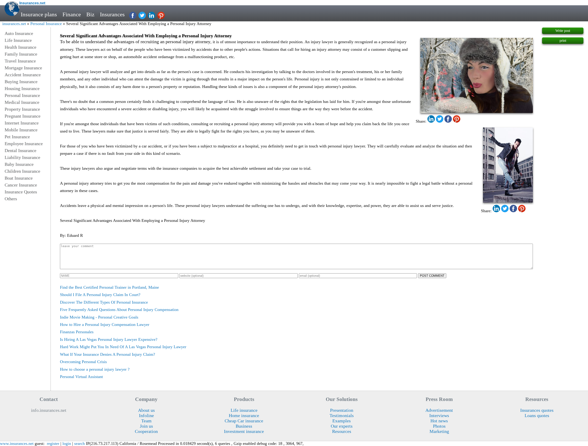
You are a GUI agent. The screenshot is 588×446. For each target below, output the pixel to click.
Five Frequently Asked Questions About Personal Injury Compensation (119, 309)
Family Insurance (21, 53)
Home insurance (244, 415)
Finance (71, 14)
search (79, 443)
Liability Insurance (22, 157)
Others (11, 198)
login (66, 443)
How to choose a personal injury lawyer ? (95, 369)
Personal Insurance (46, 23)
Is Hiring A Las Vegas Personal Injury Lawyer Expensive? (108, 339)
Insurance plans (39, 14)
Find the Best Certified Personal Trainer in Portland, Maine (109, 287)
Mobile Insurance (21, 129)
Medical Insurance (22, 102)
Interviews (439, 415)
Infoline (146, 415)
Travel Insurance (20, 60)
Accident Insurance (23, 74)
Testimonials (342, 415)
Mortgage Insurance (23, 67)
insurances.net (14, 23)
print (563, 40)
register (53, 443)
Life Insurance (18, 40)
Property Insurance (22, 109)
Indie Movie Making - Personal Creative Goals (99, 317)
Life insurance (244, 410)
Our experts (342, 426)
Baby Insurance (19, 164)
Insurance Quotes (21, 191)
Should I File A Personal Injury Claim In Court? (100, 294)
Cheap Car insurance (244, 420)
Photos (439, 426)
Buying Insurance (21, 81)
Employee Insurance (24, 143)
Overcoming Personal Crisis (83, 361)
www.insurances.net (17, 443)
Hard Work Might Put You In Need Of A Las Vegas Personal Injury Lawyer (123, 346)
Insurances (112, 14)
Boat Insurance (19, 178)
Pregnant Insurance (22, 116)
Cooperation (146, 431)
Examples (341, 420)
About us (146, 410)
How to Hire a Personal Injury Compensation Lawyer (104, 324)
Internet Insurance (22, 122)
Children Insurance (22, 171)
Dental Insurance (20, 150)
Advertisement (439, 410)
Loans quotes (537, 415)
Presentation (341, 410)
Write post (562, 31)
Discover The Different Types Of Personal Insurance (104, 302)
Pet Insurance (17, 136)
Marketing (439, 431)
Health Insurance (20, 47)
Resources (341, 431)
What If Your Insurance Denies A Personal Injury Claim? (107, 354)
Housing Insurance (22, 88)
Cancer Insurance (21, 184)
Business (244, 426)
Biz (90, 14)
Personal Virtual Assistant (81, 376)
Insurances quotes (537, 410)
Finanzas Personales (76, 332)
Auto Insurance (19, 33)
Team (146, 420)
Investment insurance (244, 431)
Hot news (439, 420)
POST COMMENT (432, 275)
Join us (146, 426)
